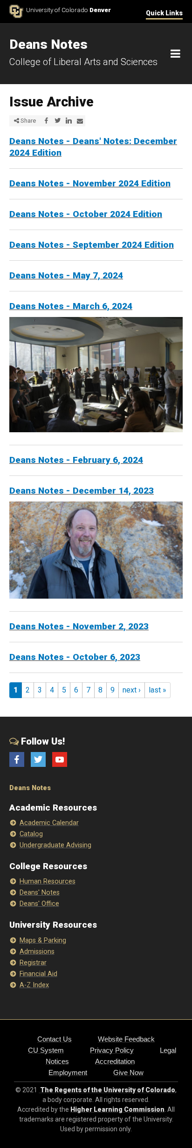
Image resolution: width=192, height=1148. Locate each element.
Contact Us (54, 1039)
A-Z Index (34, 985)
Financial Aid (38, 974)
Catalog (31, 834)
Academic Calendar (49, 823)
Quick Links (164, 13)
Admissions (37, 952)
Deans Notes (30, 788)
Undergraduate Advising (55, 845)
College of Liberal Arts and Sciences (83, 61)
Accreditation (115, 1061)
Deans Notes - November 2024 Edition (90, 183)
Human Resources (47, 881)
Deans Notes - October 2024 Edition (85, 214)
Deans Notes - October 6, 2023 (74, 657)
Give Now (128, 1072)
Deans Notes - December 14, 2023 (81, 490)
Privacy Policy (112, 1050)
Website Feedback (126, 1039)
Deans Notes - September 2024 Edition (91, 244)
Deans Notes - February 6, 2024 (76, 460)
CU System (46, 1050)
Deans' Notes (40, 893)
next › (132, 690)
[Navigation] (175, 53)
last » (157, 690)
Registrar (33, 963)
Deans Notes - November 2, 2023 (79, 626)
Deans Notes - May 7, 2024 (66, 275)
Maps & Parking (43, 940)
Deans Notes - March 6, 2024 (70, 306)
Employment (67, 1072)
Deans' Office (39, 904)
